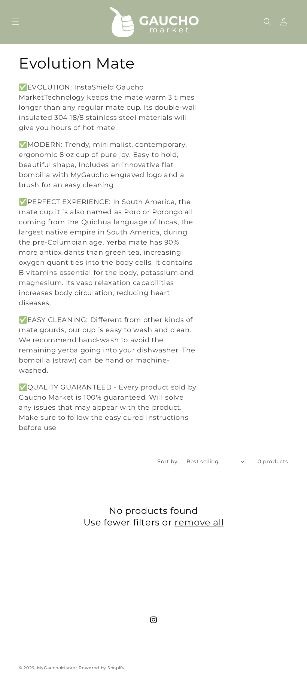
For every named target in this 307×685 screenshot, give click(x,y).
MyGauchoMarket (57, 667)
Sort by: (168, 461)
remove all (199, 522)
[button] (15, 21)
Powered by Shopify (102, 667)
